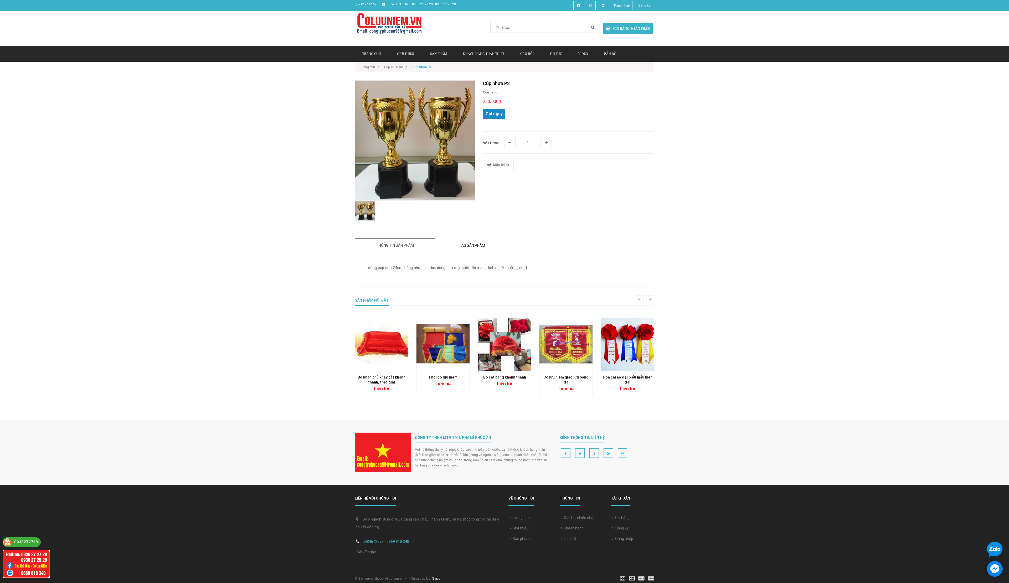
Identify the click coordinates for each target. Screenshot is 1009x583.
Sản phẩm (438, 54)
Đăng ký (644, 5)
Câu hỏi (527, 54)
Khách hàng (573, 528)
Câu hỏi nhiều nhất (578, 518)
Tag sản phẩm (472, 245)
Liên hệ (569, 539)
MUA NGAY (500, 165)
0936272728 (26, 542)
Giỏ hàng (622, 518)
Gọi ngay (494, 113)
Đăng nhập (622, 5)
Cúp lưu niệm (393, 67)
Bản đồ (610, 54)
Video (583, 54)
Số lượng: (491, 143)
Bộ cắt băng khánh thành (504, 377)
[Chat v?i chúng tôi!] (995, 569)
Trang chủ (520, 518)
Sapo (436, 578)
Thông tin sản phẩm (395, 245)
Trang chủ (371, 54)
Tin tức (556, 54)
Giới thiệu (405, 54)
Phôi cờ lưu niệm (443, 377)
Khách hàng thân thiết (483, 54)
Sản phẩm (520, 539)
